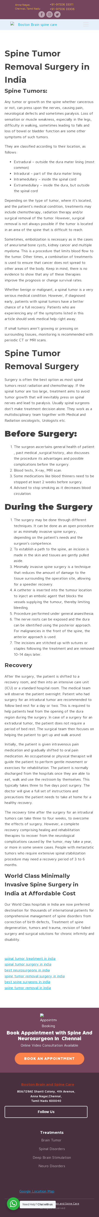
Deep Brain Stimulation (52, 1157)
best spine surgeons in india (27, 982)
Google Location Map (36, 1191)
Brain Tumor (52, 1140)
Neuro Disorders (51, 1166)
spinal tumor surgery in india (28, 964)
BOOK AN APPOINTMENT (49, 1058)
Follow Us (46, 1112)
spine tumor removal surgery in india (35, 976)
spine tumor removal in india (28, 988)
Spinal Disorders (52, 1149)
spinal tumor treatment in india (30, 958)
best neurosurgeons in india (27, 970)
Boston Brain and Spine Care (60, 1203)
